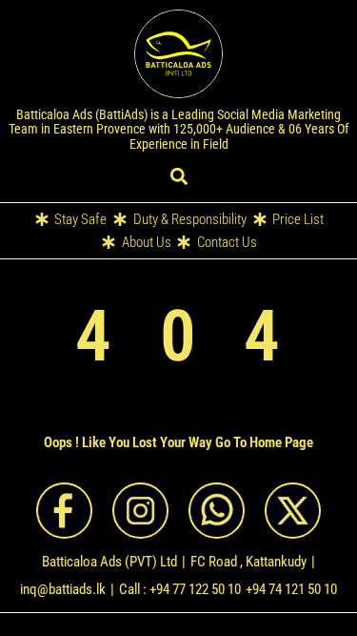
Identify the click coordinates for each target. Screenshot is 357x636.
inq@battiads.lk (63, 589)
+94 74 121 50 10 (291, 589)
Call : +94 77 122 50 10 (180, 589)
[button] (178, 177)
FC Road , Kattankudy (248, 561)
